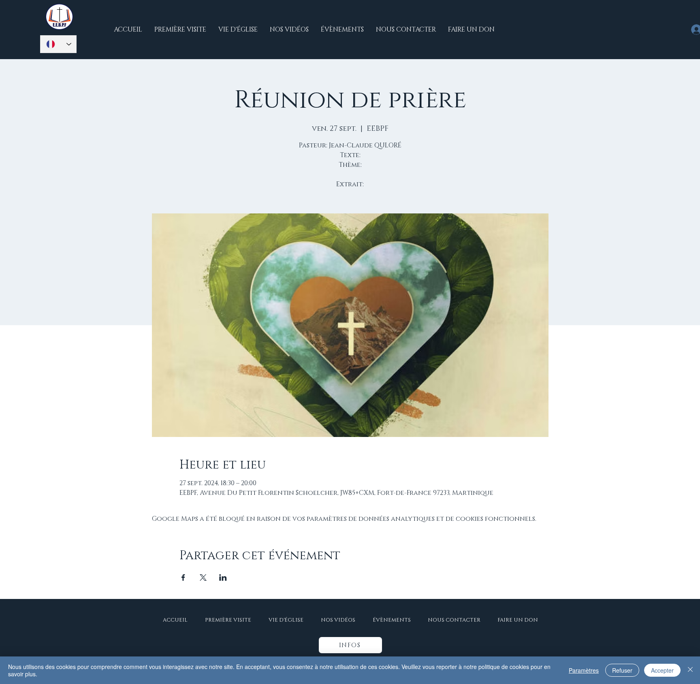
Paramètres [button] (584, 670)
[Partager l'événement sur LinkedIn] (223, 577)
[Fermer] (690, 670)
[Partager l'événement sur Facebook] (183, 577)
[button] (350, 645)
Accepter (662, 670)
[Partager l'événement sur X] (203, 577)
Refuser (622, 670)
